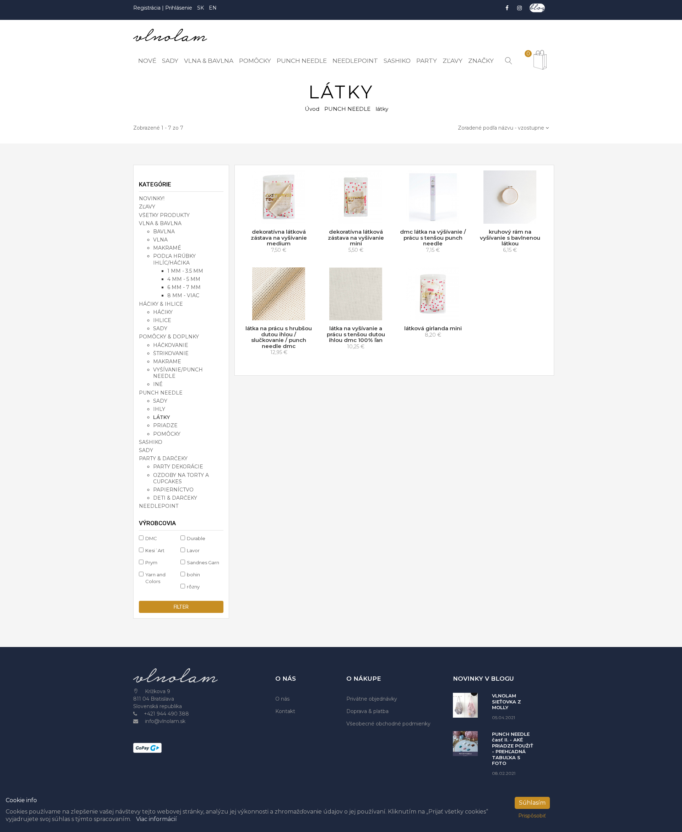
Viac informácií (156, 819)
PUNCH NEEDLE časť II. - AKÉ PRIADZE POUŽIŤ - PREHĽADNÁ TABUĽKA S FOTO (512, 748)
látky (161, 417)
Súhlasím (532, 802)
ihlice (162, 320)
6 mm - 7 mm (184, 287)
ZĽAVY (147, 206)
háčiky (163, 312)
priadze (165, 425)
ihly (159, 409)
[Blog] (537, 8)
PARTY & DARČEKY (163, 458)
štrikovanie (171, 353)
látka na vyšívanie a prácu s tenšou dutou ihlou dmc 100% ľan (356, 334)
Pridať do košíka (280, 217)
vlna (160, 239)
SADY (146, 450)
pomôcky (166, 434)
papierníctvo (173, 489)
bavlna (164, 231)
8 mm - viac (183, 295)
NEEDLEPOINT (158, 506)
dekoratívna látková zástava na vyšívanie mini (356, 237)
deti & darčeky (175, 498)
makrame (167, 361)
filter (181, 607)
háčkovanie (170, 345)
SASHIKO (150, 442)
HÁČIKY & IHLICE (161, 304)
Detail (435, 217)
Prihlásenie (178, 8)
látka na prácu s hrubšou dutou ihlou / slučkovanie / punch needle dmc (278, 337)
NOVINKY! (151, 198)
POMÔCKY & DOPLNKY (169, 336)
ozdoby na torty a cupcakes (181, 478)
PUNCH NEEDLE (347, 108)
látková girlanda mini (433, 328)
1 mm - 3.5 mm (185, 271)
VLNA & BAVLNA (160, 223)
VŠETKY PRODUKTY (164, 215)
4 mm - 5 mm (183, 279)
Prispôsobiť (532, 815)
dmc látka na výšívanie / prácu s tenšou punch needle (433, 237)
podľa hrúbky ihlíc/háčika (174, 259)
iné (158, 384)
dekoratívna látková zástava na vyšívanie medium (279, 237)
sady (160, 328)
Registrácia (147, 8)
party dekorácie (178, 466)
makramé (167, 248)
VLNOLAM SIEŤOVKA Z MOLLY (506, 701)
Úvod (312, 108)
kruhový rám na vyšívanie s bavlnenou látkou (510, 237)
